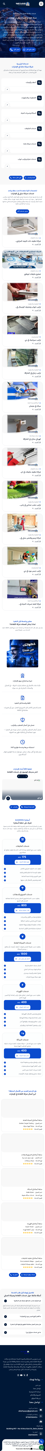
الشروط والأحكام (35, 1395)
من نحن (38, 1385)
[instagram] (18, 1375)
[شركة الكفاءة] (23, 4)
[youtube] (21, 1375)
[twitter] (24, 1375)
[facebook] (27, 1375)
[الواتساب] (41, 1447)
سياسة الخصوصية (35, 1392)
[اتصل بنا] (41, 1441)
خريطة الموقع (36, 1398)
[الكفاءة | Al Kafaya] (22, 1352)
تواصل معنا (37, 1389)
